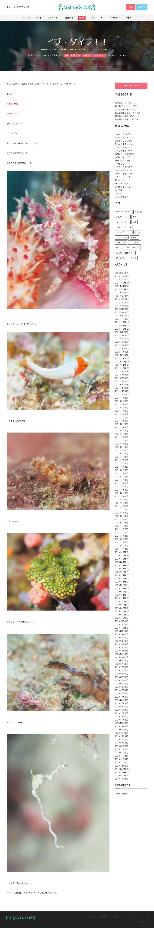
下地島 (137, 232)
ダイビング (121, 257)
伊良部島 (138, 212)
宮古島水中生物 (54, 55)
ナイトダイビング (123, 232)
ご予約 (128, 917)
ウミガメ (136, 217)
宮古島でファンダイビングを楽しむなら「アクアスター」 (63, 49)
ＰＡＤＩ (132, 257)
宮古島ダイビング (38, 55)
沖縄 (134, 222)
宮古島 (119, 252)
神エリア (120, 247)
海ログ (93, 49)
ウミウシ (136, 247)
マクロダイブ (134, 242)
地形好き (134, 237)
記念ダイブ (130, 252)
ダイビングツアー (123, 212)
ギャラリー (116, 917)
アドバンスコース (123, 227)
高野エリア (121, 242)
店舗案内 (92, 917)
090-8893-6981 (21, 7)
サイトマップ (141, 917)
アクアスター (122, 237)
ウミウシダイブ (122, 222)
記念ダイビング (122, 217)
